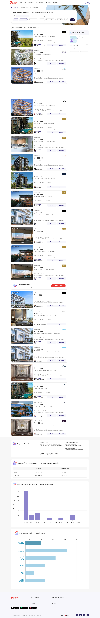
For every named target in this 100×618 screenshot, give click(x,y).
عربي (62, 615)
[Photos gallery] (22, 38)
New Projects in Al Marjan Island (46, 454)
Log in (87, 2)
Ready (52, 19)
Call (53, 45)
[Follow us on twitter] (84, 615)
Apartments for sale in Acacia (70, 444)
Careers (33, 603)
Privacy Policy (25, 615)
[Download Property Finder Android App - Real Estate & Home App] (24, 608)
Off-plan (48, 19)
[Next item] (87, 45)
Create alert (67, 19)
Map (72, 19)
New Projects (31, 2)
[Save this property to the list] (31, 32)
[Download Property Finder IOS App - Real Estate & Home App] (15, 608)
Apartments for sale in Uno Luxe (71, 448)
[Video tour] (31, 187)
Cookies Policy (32, 615)
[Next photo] (31, 38)
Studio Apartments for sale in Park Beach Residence (50, 444)
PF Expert (53, 603)
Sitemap (39, 615)
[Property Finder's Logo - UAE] (13, 2)
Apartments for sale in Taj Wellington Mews (73, 445)
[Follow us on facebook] (80, 615)
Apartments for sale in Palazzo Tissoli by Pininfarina (75, 446)
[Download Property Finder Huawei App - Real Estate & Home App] (33, 608)
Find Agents (48, 2)
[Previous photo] (12, 38)
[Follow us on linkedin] (88, 615)
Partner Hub (54, 601)
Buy (21, 2)
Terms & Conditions (15, 615)
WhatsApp (62, 45)
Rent (25, 2)
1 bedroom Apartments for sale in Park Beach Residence (51, 445)
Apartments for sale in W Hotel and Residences (74, 449)
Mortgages (55, 2)
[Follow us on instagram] (77, 615)
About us (33, 601)
